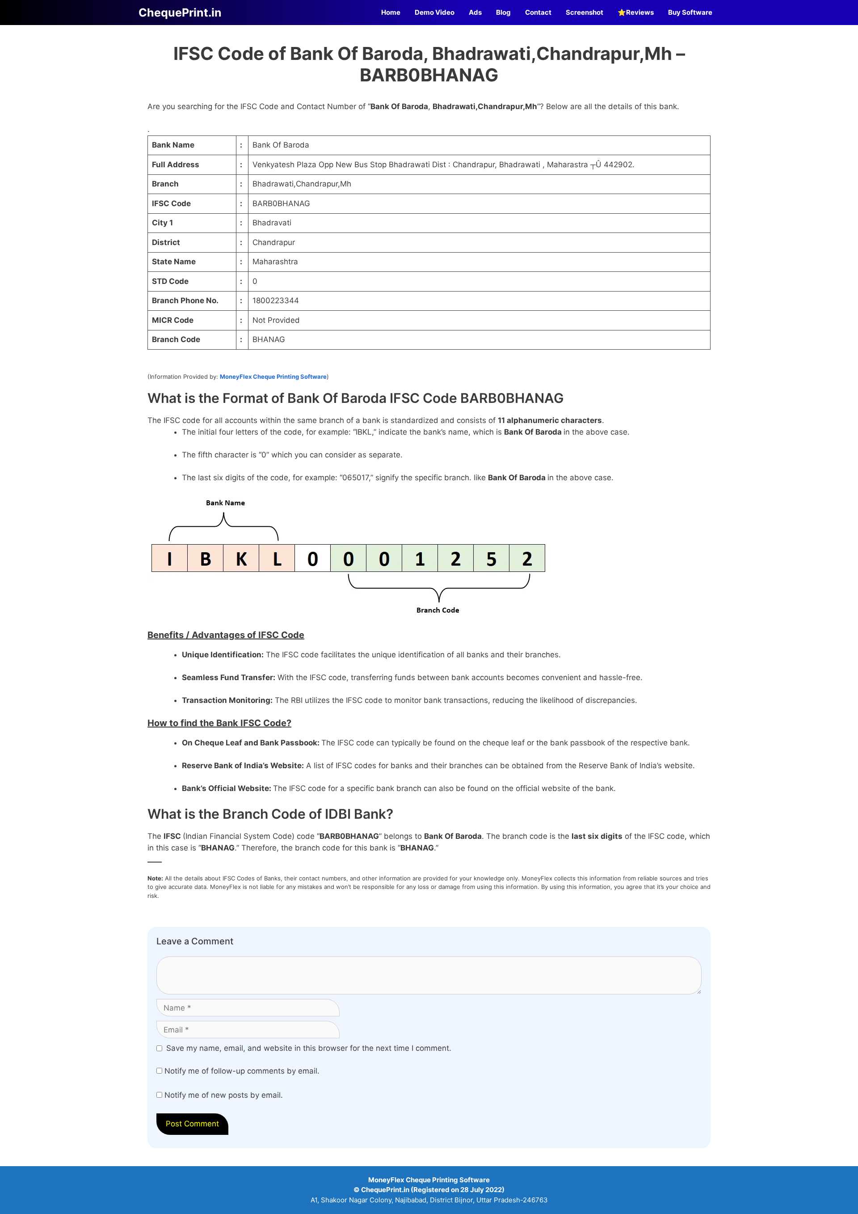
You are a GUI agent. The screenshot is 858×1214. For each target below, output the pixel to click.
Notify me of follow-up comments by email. (242, 1070)
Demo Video (434, 12)
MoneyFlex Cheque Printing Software (273, 376)
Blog (503, 12)
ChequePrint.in (180, 12)
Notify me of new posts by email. (223, 1095)
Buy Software (690, 12)
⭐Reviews (636, 12)
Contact (538, 12)
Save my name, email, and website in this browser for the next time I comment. (308, 1048)
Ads (475, 12)
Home (390, 12)
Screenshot (584, 12)
